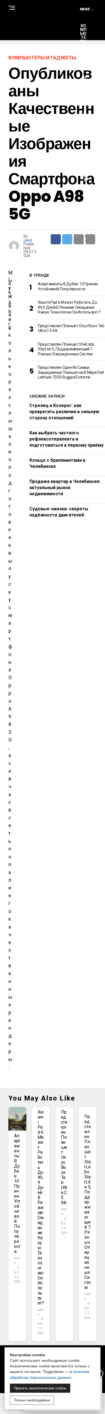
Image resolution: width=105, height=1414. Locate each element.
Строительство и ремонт (85, 233)
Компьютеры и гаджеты (83, 43)
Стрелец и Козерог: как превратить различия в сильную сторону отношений (64, 412)
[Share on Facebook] (56, 239)
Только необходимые (32, 1400)
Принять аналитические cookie (40, 1388)
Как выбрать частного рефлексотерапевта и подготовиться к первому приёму (66, 439)
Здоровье (84, 166)
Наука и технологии (84, 106)
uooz (28, 240)
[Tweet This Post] (67, 239)
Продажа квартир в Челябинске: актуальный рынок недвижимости (65, 488)
